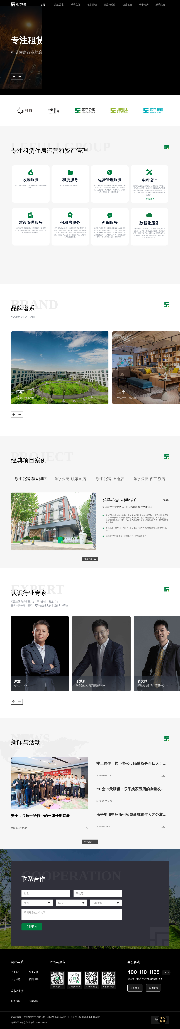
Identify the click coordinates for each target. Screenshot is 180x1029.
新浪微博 (153, 988)
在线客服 (135, 988)
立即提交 (32, 926)
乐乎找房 (160, 4)
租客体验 (92, 4)
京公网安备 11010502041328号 (86, 1017)
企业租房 (127, 4)
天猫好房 (33, 1001)
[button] (14, 76)
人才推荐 (15, 979)
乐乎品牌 (75, 4)
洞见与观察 (110, 4)
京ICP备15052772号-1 (58, 1017)
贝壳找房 (15, 1001)
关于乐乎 (15, 972)
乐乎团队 (33, 972)
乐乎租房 (144, 4)
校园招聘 (33, 979)
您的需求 (59, 4)
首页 (42, 4)
